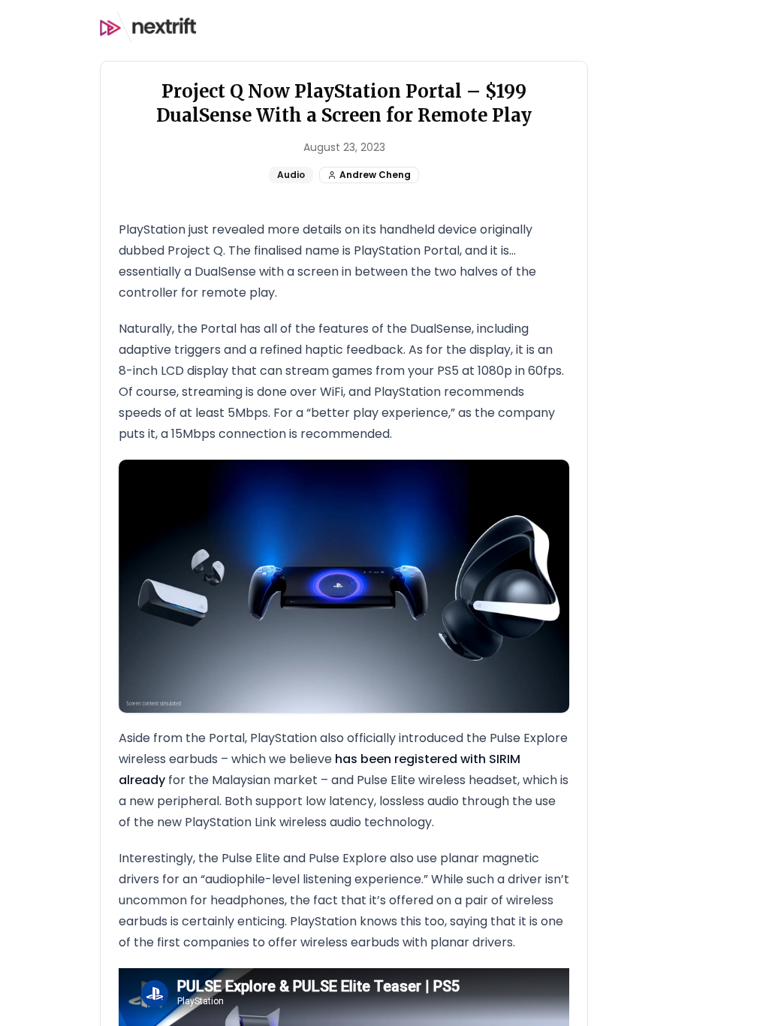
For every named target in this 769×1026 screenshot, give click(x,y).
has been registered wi (404, 759)
